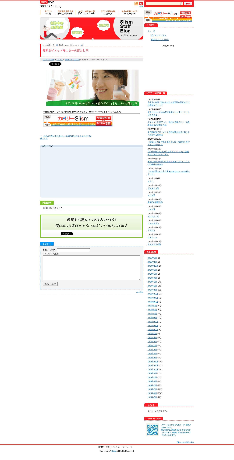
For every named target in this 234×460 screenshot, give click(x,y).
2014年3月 (152, 282)
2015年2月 (152, 258)
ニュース (151, 31)
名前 (49, 250)
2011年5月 (152, 389)
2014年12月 (153, 266)
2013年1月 (152, 318)
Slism (113, 451)
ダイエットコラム (158, 35)
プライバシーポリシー (120, 447)
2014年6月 (152, 270)
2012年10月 (153, 330)
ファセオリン (153, 223)
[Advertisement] (71, 173)
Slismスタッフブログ (160, 40)
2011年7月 (152, 381)
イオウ (150, 181)
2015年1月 (152, 262)
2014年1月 (152, 290)
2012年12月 (153, 322)
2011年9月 (152, 373)
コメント (51, 253)
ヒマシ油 (151, 209)
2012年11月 (153, 326)
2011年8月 (152, 377)
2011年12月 (153, 361)
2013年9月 (152, 306)
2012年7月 (152, 341)
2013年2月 (152, 314)
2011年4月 (152, 393)
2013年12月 (153, 294)
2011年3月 (152, 397)
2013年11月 (153, 298)
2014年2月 (152, 286)
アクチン (151, 230)
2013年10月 (153, 302)
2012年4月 (152, 345)
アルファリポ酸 (154, 244)
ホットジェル (153, 216)
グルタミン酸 (153, 188)
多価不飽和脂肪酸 (155, 202)
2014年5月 (152, 274)
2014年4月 (152, 278)
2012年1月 (152, 357)
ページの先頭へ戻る (186, 442)
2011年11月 (153, 365)
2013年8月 (152, 310)
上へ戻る (139, 292)
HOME (101, 447)
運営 (108, 447)
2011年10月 (153, 369)
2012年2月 (152, 353)
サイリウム (152, 237)
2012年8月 (152, 337)
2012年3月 (152, 349)
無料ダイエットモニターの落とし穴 (66, 50)
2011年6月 (152, 385)
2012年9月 (152, 334)
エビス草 (151, 195)
